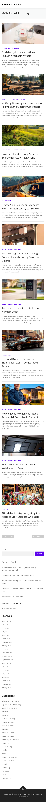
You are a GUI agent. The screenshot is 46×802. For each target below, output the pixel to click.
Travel (4, 775)
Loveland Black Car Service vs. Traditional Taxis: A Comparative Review (20, 362)
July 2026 (5, 625)
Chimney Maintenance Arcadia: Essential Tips (18, 575)
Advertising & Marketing (10, 701)
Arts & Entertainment (9, 708)
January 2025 (6, 688)
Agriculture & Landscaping (13, 99)
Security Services (8, 761)
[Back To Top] (23, 789)
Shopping (6, 509)
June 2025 (5, 670)
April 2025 (5, 677)
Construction (6, 715)
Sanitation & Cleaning (9, 757)
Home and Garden (8, 736)
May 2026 (5, 632)
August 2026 (6, 621)
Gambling (5, 729)
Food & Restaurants (10, 48)
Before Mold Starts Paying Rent (13, 596)
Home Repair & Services (11, 249)
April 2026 (5, 635)
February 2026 (7, 642)
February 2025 (7, 684)
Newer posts (38, 536)
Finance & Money (8, 722)
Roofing (4, 754)
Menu (42, 4)
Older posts (8, 536)
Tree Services (6, 778)
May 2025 (5, 674)
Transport (6, 201)
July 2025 (5, 667)
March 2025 (6, 681)
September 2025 (8, 660)
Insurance (5, 743)
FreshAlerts (11, 4)
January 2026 (6, 646)
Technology (6, 767)
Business (5, 712)
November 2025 (7, 653)
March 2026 (6, 639)
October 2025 (7, 656)
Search (4, 549)
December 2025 (7, 649)
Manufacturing (7, 746)
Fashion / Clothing (8, 719)
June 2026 (5, 628)
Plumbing (5, 750)
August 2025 (6, 663)
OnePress (30, 794)
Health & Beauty (8, 733)
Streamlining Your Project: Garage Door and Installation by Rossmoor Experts (21, 257)
